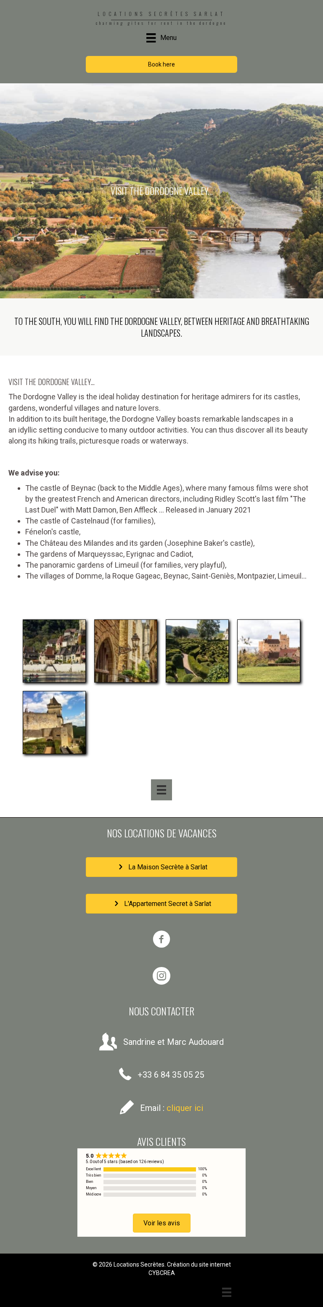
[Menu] (161, 789)
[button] (161, 64)
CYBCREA (161, 1273)
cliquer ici (185, 1108)
